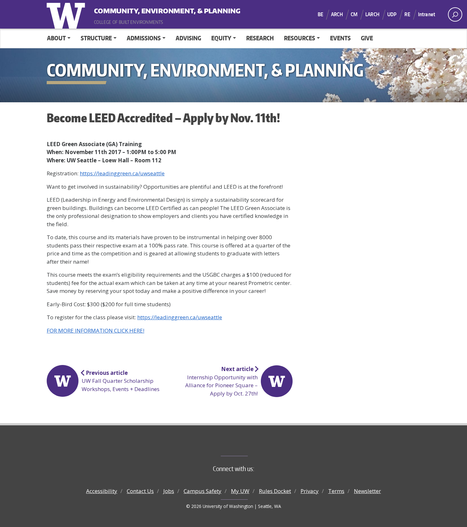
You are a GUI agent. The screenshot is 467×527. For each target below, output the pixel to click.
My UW (240, 491)
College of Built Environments (246, 445)
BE (320, 14)
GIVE (367, 38)
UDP (391, 14)
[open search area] (455, 14)
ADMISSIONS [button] (144, 38)
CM (354, 14)
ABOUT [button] (56, 38)
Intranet (426, 14)
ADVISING (188, 38)
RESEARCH (260, 38)
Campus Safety (202, 491)
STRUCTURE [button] (96, 38)
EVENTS (340, 38)
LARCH (372, 14)
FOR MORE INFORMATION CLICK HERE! (95, 330)
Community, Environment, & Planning (133, 9)
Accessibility (101, 491)
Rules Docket (275, 491)
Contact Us (140, 491)
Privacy (310, 491)
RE (407, 14)
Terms (336, 491)
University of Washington (67, 14)
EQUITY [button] (221, 38)
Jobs (168, 491)
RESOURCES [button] (299, 38)
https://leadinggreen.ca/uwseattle (122, 173)
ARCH (337, 14)
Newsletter (367, 491)
